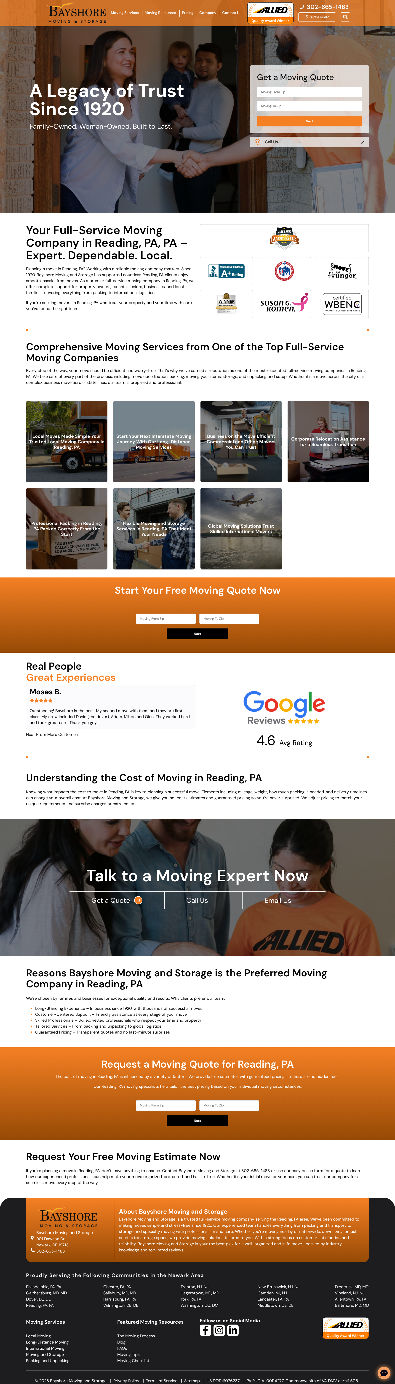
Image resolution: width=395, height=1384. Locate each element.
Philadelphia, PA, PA (43, 1287)
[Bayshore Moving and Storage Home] (75, 12)
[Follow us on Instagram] (219, 1334)
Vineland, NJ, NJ (349, 1293)
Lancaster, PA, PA (273, 1299)
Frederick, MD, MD (351, 1287)
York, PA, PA (191, 1299)
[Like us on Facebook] (205, 1334)
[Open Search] (345, 16)
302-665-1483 (50, 1251)
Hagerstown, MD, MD (200, 1293)
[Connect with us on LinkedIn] (233, 1334)
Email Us (278, 900)
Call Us (271, 142)
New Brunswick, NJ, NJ (278, 1287)
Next (309, 121)
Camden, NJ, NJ (272, 1293)
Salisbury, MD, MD (119, 1293)
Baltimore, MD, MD (352, 1305)
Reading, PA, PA (40, 1305)
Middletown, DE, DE (276, 1305)
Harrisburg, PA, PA (119, 1299)
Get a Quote (111, 900)
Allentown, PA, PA (350, 1299)
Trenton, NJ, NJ (194, 1287)
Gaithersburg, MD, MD (46, 1293)
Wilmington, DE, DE (120, 1305)
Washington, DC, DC (199, 1305)
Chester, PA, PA (117, 1287)
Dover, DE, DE (38, 1299)
